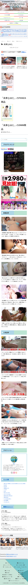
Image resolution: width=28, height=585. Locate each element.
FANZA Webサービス (11, 556)
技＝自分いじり (5, 88)
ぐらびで (5, 489)
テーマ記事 (21, 576)
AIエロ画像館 (6, 500)
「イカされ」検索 (21, 565)
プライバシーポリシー (14, 580)
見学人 (14, 463)
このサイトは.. (21, 563)
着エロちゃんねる (7, 492)
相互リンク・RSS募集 (21, 578)
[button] (24, 63)
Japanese (18, 0)
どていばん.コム (6, 501)
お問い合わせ (8, 578)
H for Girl (5, 486)
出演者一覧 (21, 570)
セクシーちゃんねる (7, 494)
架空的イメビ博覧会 (7, 574)
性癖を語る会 (6, 497)
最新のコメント (8, 507)
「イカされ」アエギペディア (21, 567)
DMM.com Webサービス (12, 554)
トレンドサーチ (7, 565)
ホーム (7, 563)
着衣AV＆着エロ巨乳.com (8, 495)
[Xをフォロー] (12, 473)
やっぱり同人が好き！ (7, 498)
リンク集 (6, 479)
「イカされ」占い (8, 567)
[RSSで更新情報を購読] (16, 473)
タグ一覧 (8, 570)
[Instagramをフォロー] (14, 473)
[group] (8, 63)
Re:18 (5, 491)
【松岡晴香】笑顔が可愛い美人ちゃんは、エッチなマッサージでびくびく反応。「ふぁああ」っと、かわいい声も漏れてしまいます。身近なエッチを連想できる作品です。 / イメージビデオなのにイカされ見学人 (14, 30)
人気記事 (21, 572)
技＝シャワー (5, 89)
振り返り (8, 572)
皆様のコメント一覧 (7, 576)
